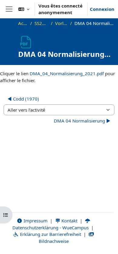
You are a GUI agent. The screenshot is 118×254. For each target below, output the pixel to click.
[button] (24, 9)
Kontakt (68, 221)
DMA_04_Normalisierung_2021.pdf (67, 73)
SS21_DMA (41, 23)
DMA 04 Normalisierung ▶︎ (82, 121)
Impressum (35, 221)
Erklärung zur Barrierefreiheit (50, 234)
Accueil (23, 23)
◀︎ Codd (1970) (23, 99)
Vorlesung (61, 23)
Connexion (102, 9)
